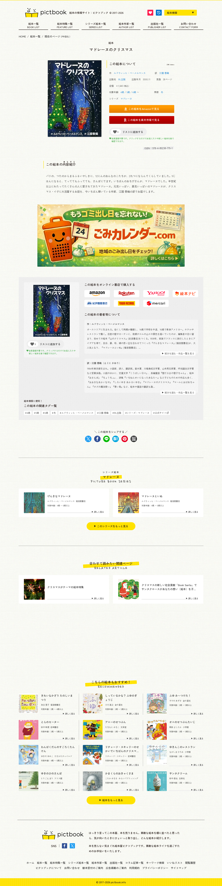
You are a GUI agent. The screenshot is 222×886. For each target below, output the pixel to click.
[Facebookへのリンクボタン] (64, 845)
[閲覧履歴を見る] (159, 13)
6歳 (134, 92)
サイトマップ (178, 868)
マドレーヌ (126, 98)
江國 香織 (164, 73)
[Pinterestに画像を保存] (124, 439)
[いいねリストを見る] (150, 13)
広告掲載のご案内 (116, 868)
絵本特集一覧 (65, 24)
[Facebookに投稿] (97, 439)
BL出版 (122, 79)
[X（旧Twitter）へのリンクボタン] (72, 845)
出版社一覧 (157, 24)
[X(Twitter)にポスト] (88, 439)
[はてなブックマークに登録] (115, 439)
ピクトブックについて (49, 868)
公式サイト (159, 412)
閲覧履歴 (190, 863)
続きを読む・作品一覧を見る (179, 353)
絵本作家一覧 (126, 24)
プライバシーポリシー (155, 868)
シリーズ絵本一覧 (95, 24)
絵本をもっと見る (112, 800)
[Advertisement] (111, 642)
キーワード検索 (155, 863)
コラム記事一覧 (134, 863)
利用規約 (134, 868)
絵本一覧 (33, 24)
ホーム (30, 863)
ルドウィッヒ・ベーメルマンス (130, 73)
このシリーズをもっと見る (112, 526)
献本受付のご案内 (92, 868)
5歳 (128, 92)
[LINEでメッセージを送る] (106, 439)
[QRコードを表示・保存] (134, 439)
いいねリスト (175, 863)
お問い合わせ (188, 24)
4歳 (122, 92)
